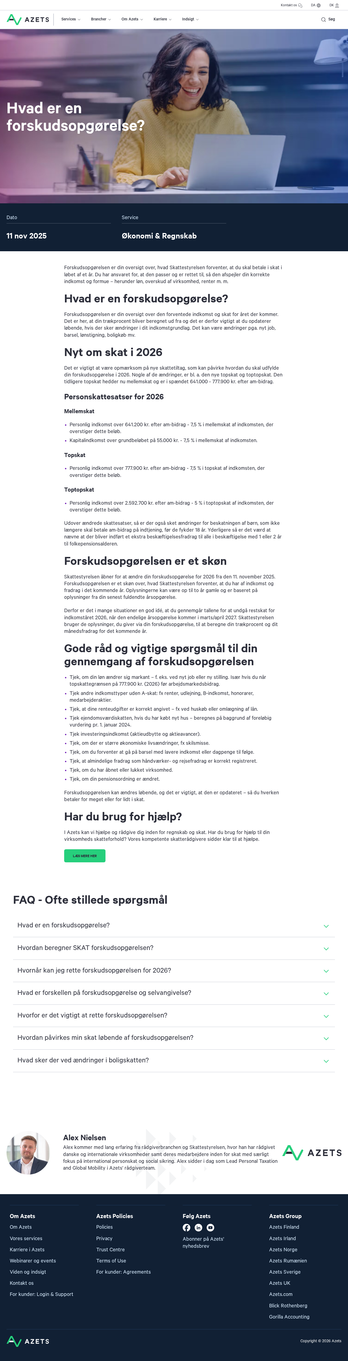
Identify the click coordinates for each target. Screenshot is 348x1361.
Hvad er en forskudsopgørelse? (63, 925)
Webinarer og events (33, 1261)
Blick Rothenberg (288, 1306)
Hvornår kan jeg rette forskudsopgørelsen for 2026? (94, 970)
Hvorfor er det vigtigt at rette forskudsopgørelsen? (92, 1015)
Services (68, 19)
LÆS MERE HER (85, 855)
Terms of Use (111, 1261)
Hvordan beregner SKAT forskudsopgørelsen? (85, 948)
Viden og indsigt (28, 1272)
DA (313, 5)
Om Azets (130, 19)
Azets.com (281, 1294)
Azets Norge (283, 1250)
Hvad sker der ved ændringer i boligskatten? (83, 1060)
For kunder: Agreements (123, 1272)
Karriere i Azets (27, 1250)
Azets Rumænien (288, 1261)
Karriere (160, 19)
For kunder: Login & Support (41, 1294)
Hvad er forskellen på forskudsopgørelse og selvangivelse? (104, 993)
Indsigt (188, 19)
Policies (104, 1227)
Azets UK (279, 1283)
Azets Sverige (285, 1272)
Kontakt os (289, 5)
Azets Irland (282, 1239)
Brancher (98, 19)
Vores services (26, 1239)
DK (332, 5)
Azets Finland (284, 1227)
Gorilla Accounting (289, 1317)
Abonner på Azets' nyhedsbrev (203, 1242)
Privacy (104, 1239)
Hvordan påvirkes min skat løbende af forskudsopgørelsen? (105, 1038)
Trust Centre (110, 1250)
